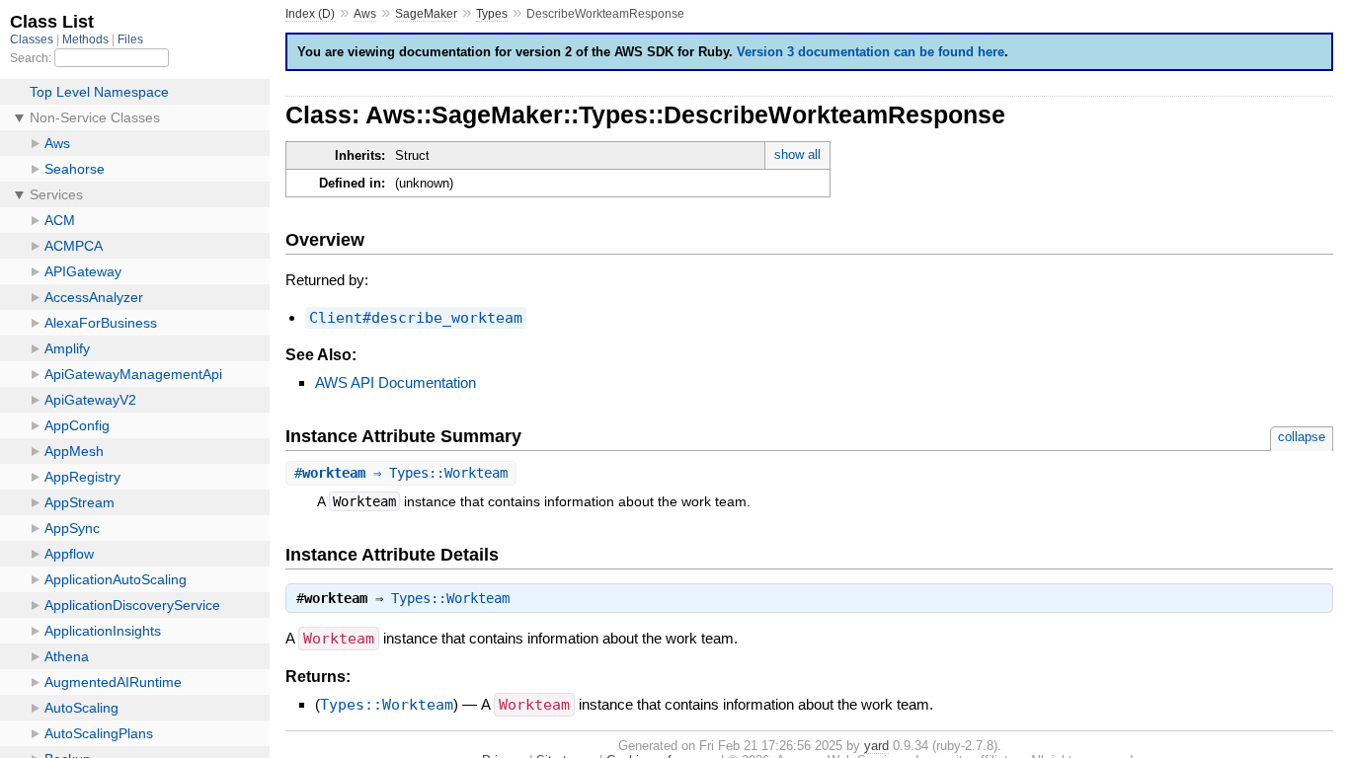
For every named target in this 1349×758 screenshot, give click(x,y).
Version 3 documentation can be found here (870, 51)
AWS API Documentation (395, 382)
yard (876, 745)
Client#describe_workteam (415, 318)
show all (797, 154)
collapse (1301, 436)
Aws (365, 14)
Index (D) (310, 14)
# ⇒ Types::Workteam (401, 473)
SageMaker (426, 14)
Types (492, 14)
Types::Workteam (450, 598)
